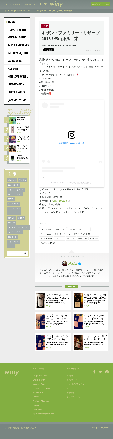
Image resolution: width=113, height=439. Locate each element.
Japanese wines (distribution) (19, 100)
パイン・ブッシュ (15, 194)
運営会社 (70, 376)
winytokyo (11, 180)
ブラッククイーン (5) (63, 234)
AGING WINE (15, 61)
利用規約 (70, 393)
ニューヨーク (13, 185)
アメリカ (22, 180)
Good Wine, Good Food (19, 53)
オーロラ (11, 223)
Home (11, 22)
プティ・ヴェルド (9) (82, 234)
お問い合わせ (72, 380)
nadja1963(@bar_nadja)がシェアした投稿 (70, 183)
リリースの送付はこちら (75, 386)
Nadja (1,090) (60, 229)
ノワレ (10, 246)
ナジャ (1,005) (46, 234)
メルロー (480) (46, 239)
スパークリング (14, 213)
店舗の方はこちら (101, 4)
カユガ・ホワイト (15, 232)
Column (13, 69)
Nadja (48, 306)
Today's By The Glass (19, 29)
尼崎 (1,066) (82, 239)
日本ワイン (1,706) (48, 243)
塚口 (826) (71, 239)
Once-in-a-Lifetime (19, 37)
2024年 (11, 199)
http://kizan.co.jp (59, 201)
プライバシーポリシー (75, 397)
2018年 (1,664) (46, 229)
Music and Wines (18, 45)
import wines (16, 92)
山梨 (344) (94, 239)
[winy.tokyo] (56, 4)
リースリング (13, 204)
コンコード (12, 237)
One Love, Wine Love (19, 76)
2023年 (21, 218)
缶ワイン (11, 218)
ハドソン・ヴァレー (15, 190)
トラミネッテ (13, 242)
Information (16, 84)
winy (19, 123)
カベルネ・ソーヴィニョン (18, 227)
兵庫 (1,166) (59, 239)
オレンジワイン (14, 209)
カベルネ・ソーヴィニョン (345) (79, 229)
